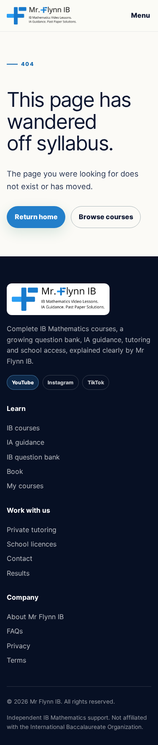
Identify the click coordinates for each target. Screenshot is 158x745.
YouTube (23, 382)
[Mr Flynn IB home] (41, 15)
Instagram (60, 382)
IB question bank (33, 457)
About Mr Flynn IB (35, 616)
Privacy (18, 646)
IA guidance (25, 442)
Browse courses (106, 216)
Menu (140, 15)
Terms (16, 660)
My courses (25, 485)
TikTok (96, 382)
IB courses (23, 428)
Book (15, 471)
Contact (19, 558)
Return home (36, 216)
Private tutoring (31, 529)
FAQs (15, 631)
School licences (31, 544)
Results (18, 573)
